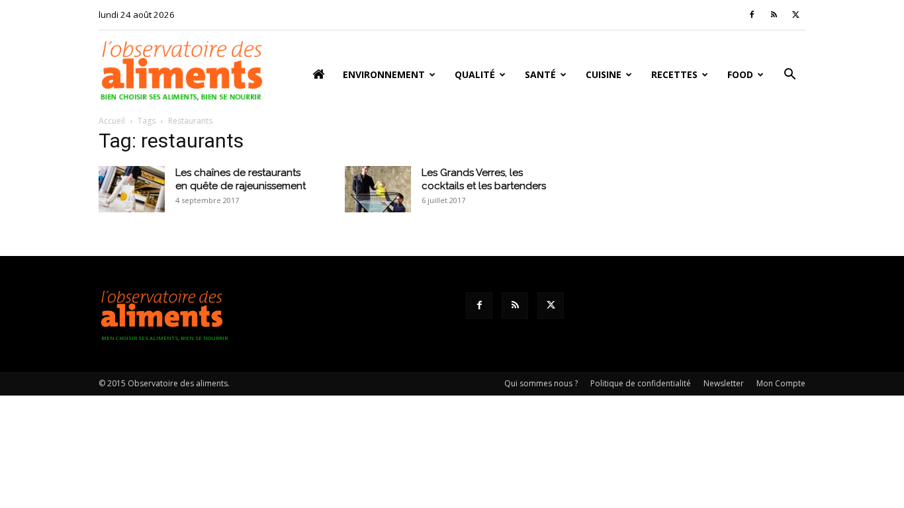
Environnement (384, 74)
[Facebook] (752, 14)
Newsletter (723, 383)
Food (740, 74)
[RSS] (774, 14)
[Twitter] (795, 14)
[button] (789, 75)
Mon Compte (780, 383)
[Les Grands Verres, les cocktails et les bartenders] (378, 189)
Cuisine (603, 74)
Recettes (674, 74)
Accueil (112, 120)
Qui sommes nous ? (541, 383)
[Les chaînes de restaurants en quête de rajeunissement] (132, 189)
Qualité (475, 74)
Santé (540, 74)
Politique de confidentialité (640, 383)
